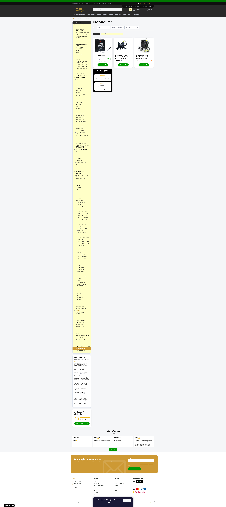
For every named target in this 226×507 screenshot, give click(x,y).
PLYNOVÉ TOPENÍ (80, 331)
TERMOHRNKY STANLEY (81, 318)
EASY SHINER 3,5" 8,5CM (83, 213)
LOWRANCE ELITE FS (81, 119)
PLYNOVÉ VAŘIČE (80, 326)
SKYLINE (79, 187)
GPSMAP (78, 106)
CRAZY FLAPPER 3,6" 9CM (83, 243)
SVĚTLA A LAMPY (79, 344)
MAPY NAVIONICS (80, 141)
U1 (77, 191)
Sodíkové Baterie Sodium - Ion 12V (83, 156)
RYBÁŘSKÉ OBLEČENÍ (81, 308)
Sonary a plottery (97, 487)
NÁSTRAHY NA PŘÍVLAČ (81, 200)
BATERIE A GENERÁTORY (81, 149)
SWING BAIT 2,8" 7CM (82, 228)
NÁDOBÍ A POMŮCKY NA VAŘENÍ (83, 335)
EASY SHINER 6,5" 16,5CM (83, 222)
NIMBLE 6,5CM (81, 267)
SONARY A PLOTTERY (81, 77)
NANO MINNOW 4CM (82, 256)
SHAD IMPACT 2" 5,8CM (82, 248)
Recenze (117, 487)
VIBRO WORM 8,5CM (82, 276)
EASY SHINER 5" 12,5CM (82, 219)
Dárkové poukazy (97, 494)
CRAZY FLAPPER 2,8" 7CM (83, 241)
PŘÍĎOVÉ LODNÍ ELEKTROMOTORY (80, 48)
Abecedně (120, 33)
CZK (150, 3)
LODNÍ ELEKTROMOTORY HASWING (81, 45)
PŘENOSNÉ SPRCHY (80, 348)
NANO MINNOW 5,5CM (82, 258)
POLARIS (79, 278)
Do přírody (96, 490)
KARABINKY (79, 299)
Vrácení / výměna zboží (120, 483)
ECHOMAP (78, 104)
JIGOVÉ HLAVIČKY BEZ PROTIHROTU (81, 285)
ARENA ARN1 (80, 183)
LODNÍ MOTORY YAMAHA (81, 75)
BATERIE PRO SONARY (81, 128)
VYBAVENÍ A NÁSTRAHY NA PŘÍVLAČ (82, 176)
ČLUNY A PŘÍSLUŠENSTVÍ (81, 24)
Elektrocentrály (79, 160)
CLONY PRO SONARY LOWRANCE (81, 138)
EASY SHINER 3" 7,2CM (82, 211)
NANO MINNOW (81, 254)
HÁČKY (78, 295)
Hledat (120, 9)
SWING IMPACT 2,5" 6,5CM (83, 235)
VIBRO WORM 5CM (82, 274)
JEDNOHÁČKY (80, 297)
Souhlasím (127, 500)
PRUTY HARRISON (80, 171)
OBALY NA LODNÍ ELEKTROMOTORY (80, 30)
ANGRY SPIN (80, 261)
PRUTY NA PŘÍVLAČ (80, 178)
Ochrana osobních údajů (74, 502)
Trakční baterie (79, 158)
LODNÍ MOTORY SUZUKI (81, 71)
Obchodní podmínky (85, 502)
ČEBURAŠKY (79, 293)
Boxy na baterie (79, 164)
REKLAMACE (87, 3)
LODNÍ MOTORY (79, 27)
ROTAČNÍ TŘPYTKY (81, 282)
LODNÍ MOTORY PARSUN (81, 66)
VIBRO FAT (80, 280)
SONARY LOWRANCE (80, 115)
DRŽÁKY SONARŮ (80, 130)
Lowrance (78, 92)
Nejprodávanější (112, 33)
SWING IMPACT (81, 230)
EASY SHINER (80, 206)
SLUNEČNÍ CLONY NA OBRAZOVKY (80, 133)
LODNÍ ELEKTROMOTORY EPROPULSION (81, 62)
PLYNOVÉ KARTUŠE (80, 324)
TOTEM (78, 189)
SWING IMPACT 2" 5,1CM (83, 232)
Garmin (77, 81)
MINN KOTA (78, 50)
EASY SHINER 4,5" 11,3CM (83, 217)
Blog (116, 490)
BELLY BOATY (79, 301)
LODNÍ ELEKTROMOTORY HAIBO (83, 39)
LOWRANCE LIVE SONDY (81, 124)
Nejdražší (104, 33)
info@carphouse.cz (78, 481)
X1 (77, 193)
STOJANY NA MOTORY (81, 73)
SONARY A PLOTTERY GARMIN (82, 98)
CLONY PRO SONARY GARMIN (83, 135)
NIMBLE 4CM (80, 265)
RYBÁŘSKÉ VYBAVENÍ (80, 306)
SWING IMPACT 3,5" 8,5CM (83, 237)
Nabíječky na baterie (80, 169)
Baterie (77, 151)
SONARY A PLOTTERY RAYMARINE (80, 95)
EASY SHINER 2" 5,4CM (82, 209)
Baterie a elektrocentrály (99, 485)
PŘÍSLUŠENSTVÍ (79, 315)
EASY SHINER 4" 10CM (82, 215)
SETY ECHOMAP (80, 86)
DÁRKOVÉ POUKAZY (80, 350)
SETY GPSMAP (80, 88)
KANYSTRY (78, 333)
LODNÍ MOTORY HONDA (81, 68)
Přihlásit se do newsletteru (134, 468)
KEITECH (79, 204)
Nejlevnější (96, 33)
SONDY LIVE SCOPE (81, 111)
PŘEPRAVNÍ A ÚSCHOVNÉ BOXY (83, 346)
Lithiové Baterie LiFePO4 (81, 153)
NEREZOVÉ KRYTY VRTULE (82, 34)
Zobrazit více (113, 449)
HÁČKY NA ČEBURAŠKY (82, 291)
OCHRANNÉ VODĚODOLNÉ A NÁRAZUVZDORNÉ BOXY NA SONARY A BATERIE (82, 146)
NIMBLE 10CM (81, 269)
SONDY (78, 108)
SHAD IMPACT (81, 245)
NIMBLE (79, 263)
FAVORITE (79, 180)
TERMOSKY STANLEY (80, 320)
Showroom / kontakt (119, 481)
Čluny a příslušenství (98, 481)
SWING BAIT (80, 226)
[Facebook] (130, 9)
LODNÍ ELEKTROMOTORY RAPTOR (81, 37)
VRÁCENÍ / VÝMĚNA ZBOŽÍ (98, 3)
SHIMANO (79, 198)
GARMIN (78, 59)
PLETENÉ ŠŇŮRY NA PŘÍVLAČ (82, 304)
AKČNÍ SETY (78, 79)
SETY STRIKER (80, 84)
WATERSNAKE (79, 54)
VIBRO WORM (81, 271)
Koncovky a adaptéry (80, 166)
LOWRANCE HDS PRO (81, 121)
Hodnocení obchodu (113, 431)
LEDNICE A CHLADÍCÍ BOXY (82, 337)
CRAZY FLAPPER (81, 239)
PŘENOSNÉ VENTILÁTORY (81, 341)
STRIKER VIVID (79, 102)
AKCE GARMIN (79, 100)
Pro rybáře (96, 492)
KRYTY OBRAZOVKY (80, 113)
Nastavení (98, 504)
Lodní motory (96, 483)
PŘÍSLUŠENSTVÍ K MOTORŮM (82, 32)
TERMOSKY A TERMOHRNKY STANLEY (82, 313)
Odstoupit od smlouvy (9, 505)
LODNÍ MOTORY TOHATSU (81, 64)
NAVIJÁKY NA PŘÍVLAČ (81, 196)
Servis (116, 485)
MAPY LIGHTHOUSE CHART (82, 143)
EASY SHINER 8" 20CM (82, 224)
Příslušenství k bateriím (81, 162)
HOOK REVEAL (79, 126)
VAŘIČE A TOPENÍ (80, 322)
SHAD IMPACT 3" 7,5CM (82, 250)
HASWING (78, 57)
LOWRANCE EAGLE (80, 117)
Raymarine (78, 90)
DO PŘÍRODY (79, 310)
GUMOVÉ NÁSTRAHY (81, 202)
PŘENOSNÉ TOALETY (80, 339)
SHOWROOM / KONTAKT (77, 3)
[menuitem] (79, 15)
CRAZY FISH (79, 252)
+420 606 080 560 (78, 483)
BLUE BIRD (79, 185)
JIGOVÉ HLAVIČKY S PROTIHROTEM (81, 288)
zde (109, 502)
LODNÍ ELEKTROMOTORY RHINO (83, 42)
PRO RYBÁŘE (79, 173)
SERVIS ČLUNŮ (108, 3)
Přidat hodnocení (79, 423)
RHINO (77, 52)
